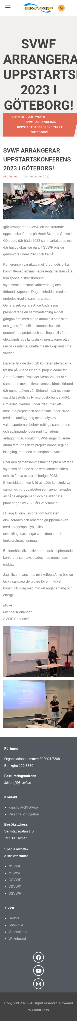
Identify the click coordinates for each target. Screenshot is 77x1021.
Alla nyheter (37, 116)
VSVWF (15, 887)
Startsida (18, 116)
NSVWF (15, 866)
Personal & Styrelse (24, 814)
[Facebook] (38, 957)
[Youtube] (38, 970)
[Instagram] (38, 983)
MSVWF (15, 873)
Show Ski (16, 925)
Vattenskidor (18, 932)
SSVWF (15, 893)
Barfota (14, 918)
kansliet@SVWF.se (23, 807)
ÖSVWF (15, 880)
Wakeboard (17, 938)
